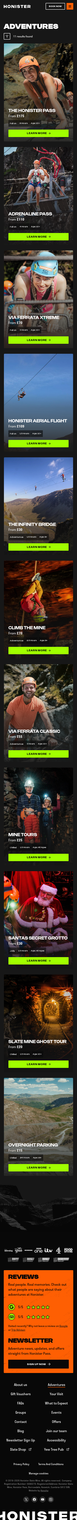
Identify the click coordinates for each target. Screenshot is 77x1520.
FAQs (20, 1403)
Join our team (56, 1430)
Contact (21, 1421)
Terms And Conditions (51, 1464)
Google (63, 1326)
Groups (20, 1412)
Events (56, 1412)
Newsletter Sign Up (20, 1440)
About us (20, 1384)
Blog (20, 1430)
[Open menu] (70, 6)
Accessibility (56, 1440)
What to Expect (56, 1403)
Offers (56, 1421)
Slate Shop (18, 1449)
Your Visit (56, 1393)
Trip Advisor (18, 1330)
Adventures (56, 1384)
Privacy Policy (21, 1464)
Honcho (44, 1490)
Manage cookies (38, 1473)
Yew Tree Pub (54, 1449)
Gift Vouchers (21, 1393)
